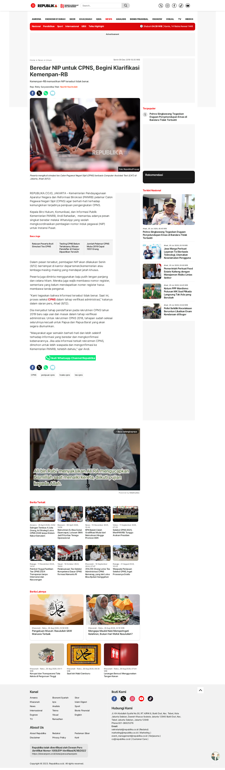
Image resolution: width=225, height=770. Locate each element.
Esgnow (34, 714)
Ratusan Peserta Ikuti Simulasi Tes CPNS (42, 245)
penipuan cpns (48, 375)
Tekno (55, 710)
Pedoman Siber (82, 733)
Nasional (36, 26)
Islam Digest (81, 702)
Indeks (189, 19)
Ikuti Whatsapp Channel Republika (73, 358)
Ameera (34, 697)
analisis (121, 19)
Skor (77, 697)
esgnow (157, 19)
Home (32, 60)
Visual (55, 714)
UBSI (83, 26)
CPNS (51, 299)
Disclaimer (35, 737)
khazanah (85, 19)
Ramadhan (57, 719)
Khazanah (34, 702)
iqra (98, 19)
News (40, 60)
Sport (60, 26)
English (78, 714)
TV (179, 19)
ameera (36, 19)
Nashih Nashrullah (69, 86)
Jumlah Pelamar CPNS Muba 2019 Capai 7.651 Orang (98, 246)
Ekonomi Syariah (55, 19)
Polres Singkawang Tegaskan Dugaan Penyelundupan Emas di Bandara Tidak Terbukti (168, 116)
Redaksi (56, 733)
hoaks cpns (65, 375)
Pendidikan (49, 26)
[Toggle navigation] (33, 5)
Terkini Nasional (152, 190)
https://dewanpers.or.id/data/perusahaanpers (54, 753)
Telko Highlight (96, 26)
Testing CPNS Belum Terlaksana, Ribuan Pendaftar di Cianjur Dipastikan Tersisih (69, 247)
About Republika (38, 733)
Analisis (56, 706)
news (108, 19)
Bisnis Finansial (139, 19)
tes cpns (79, 375)
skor (72, 19)
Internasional (72, 26)
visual (170, 19)
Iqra (54, 702)
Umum (49, 60)
